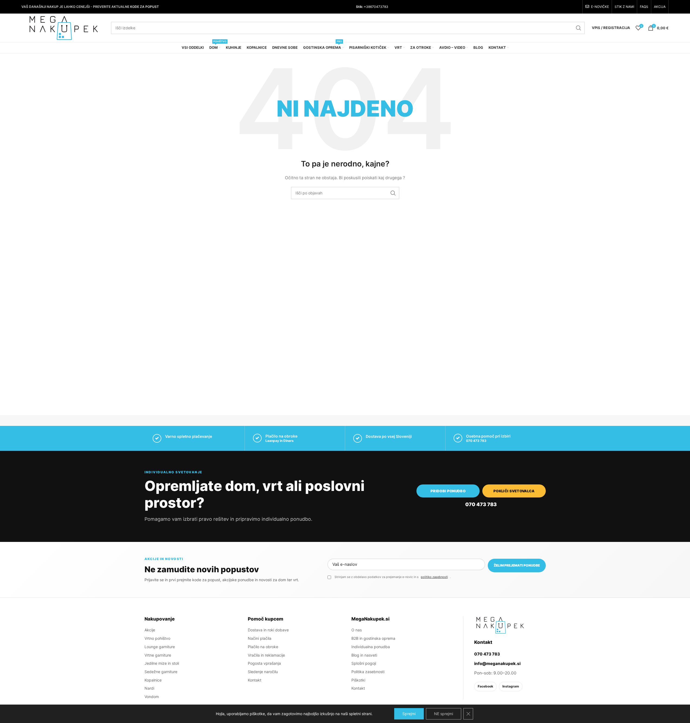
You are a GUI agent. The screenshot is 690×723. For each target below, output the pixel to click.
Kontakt (254, 680)
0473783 (381, 7)
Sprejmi (409, 713)
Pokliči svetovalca (514, 491)
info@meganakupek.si (497, 663)
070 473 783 (476, 441)
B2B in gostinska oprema (373, 638)
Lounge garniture (160, 646)
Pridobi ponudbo (448, 491)
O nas (356, 630)
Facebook (485, 686)
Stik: (359, 7)
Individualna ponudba (370, 646)
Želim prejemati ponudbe (517, 565)
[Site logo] (63, 27)
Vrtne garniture (158, 655)
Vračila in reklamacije (266, 655)
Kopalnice (153, 680)
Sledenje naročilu (263, 671)
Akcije (150, 630)
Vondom (152, 696)
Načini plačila (259, 638)
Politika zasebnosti (367, 671)
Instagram (510, 686)
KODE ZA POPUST (144, 7)
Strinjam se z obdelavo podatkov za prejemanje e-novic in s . (393, 577)
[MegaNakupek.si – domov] (500, 625)
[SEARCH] (578, 28)
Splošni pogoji (363, 663)
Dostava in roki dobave (268, 630)
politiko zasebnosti (434, 577)
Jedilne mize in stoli (162, 663)
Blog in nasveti (364, 655)
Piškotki (358, 680)
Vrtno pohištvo (157, 638)
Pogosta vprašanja (264, 663)
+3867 (368, 7)
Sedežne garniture (161, 671)
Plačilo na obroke (263, 646)
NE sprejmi (443, 713)
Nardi (149, 688)
